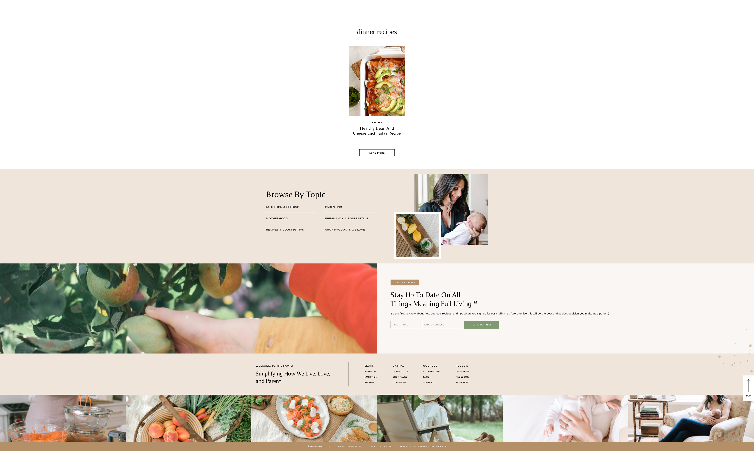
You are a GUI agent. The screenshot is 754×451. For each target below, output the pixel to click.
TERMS (403, 446)
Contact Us (400, 371)
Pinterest (462, 382)
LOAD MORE (376, 152)
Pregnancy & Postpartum (346, 218)
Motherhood (277, 218)
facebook (462, 376)
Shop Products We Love (345, 229)
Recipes (377, 122)
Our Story (399, 382)
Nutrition (370, 376)
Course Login (432, 371)
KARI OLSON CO (431, 446)
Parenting (333, 207)
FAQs (426, 376)
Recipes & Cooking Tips (285, 229)
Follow (462, 365)
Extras (399, 365)
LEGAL (373, 446)
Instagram (462, 371)
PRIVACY (388, 446)
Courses (430, 365)
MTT (444, 446)
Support (428, 382)
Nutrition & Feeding (282, 207)
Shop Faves (400, 376)
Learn (369, 365)
